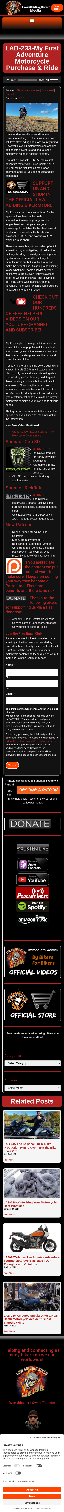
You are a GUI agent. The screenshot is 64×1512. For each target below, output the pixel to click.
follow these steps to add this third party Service (32, 741)
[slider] (54, 79)
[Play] (7, 79)
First (8, 677)
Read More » (9, 1160)
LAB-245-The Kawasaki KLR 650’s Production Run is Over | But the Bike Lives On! (30, 1147)
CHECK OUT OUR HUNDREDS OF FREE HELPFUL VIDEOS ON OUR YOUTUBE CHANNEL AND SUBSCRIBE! (32, 313)
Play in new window (28, 90)
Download (48, 90)
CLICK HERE (41, 495)
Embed (10, 94)
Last (8, 688)
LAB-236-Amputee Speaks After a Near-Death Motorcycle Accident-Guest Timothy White (31, 1319)
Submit (12, 765)
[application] (32, 79)
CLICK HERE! (41, 449)
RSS (21, 98)
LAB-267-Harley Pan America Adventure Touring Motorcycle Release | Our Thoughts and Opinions (32, 1261)
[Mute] (47, 79)
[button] (32, 20)
